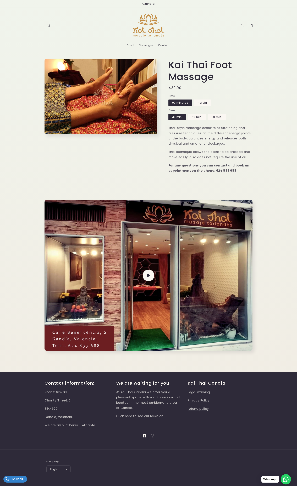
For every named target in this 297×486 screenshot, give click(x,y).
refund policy (198, 409)
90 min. (217, 117)
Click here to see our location (139, 416)
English (54, 469)
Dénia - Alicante (82, 425)
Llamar (17, 479)
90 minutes (180, 102)
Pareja (202, 102)
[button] (49, 25)
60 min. (197, 117)
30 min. (177, 117)
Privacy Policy (199, 400)
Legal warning (199, 392)
